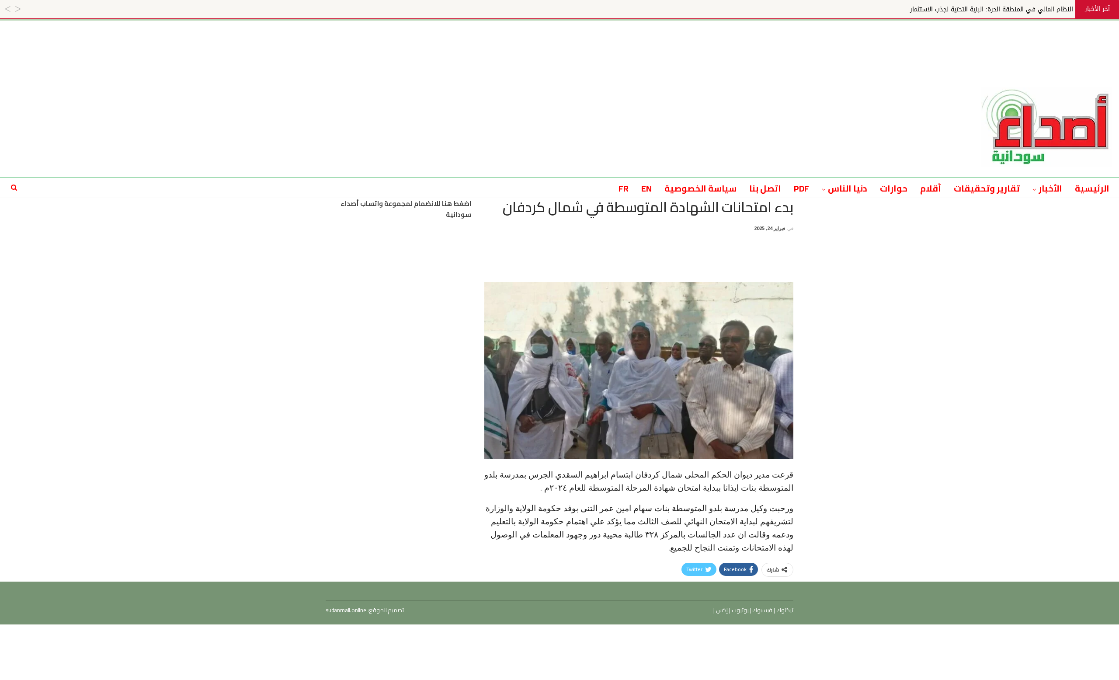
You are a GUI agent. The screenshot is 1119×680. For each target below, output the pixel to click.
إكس (721, 610)
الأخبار (1050, 188)
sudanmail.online (346, 610)
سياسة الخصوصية (700, 188)
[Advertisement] (559, 40)
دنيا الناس (847, 188)
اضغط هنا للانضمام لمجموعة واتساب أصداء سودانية (406, 209)
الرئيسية (1092, 188)
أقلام (930, 188)
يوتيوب (739, 610)
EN (646, 188)
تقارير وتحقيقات (987, 188)
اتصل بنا (765, 188)
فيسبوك (762, 610)
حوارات (893, 188)
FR (624, 188)
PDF (802, 188)
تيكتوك (784, 610)
